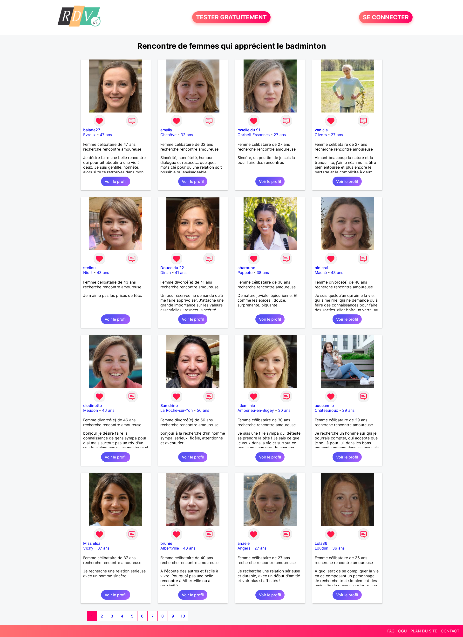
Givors (321, 134)
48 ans (337, 272)
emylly (166, 129)
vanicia (321, 129)
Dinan (165, 272)
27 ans (280, 134)
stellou (89, 267)
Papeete (245, 272)
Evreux (89, 134)
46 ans (108, 410)
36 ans (338, 548)
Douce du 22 (172, 267)
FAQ (391, 631)
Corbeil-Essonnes (254, 134)
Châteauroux (326, 410)
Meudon (90, 410)
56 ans (203, 410)
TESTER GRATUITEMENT (231, 17)
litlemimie (246, 405)
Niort (88, 272)
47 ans (106, 134)
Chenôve (168, 134)
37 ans (103, 548)
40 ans (189, 548)
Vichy (88, 548)
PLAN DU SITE (423, 631)
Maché (321, 272)
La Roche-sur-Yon (176, 410)
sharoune (246, 267)
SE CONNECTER (386, 17)
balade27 (91, 129)
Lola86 (321, 543)
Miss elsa (91, 543)
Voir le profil (116, 181)
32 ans (187, 134)
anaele (244, 543)
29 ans (348, 410)
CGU (402, 631)
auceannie (324, 405)
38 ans (263, 272)
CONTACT (450, 631)
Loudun (321, 548)
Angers (244, 548)
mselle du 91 (249, 129)
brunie (166, 543)
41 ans (180, 272)
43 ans (103, 272)
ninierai (321, 267)
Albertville (169, 548)
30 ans (284, 410)
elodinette (92, 405)
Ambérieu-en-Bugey (256, 410)
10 (183, 616)
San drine (169, 405)
